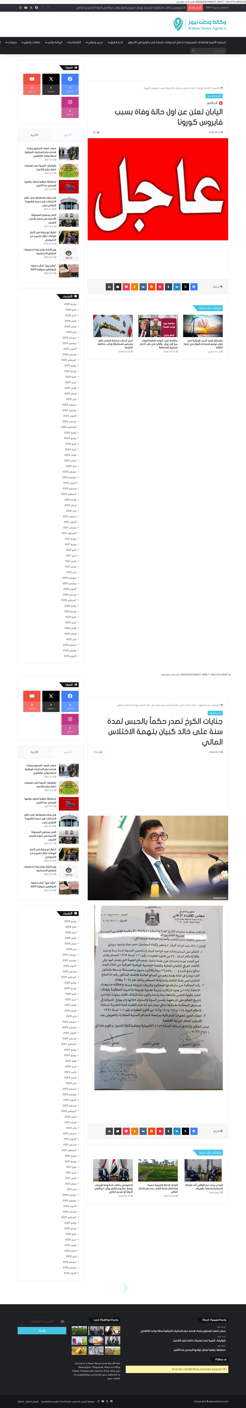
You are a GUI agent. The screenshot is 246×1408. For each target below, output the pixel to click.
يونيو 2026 (70, 304)
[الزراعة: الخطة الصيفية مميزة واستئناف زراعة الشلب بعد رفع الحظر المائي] (79, 1330)
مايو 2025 (71, 377)
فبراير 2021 (71, 567)
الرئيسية (216, 88)
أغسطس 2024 (69, 427)
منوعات (12, 42)
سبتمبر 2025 (70, 354)
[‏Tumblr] (168, 286)
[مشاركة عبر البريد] (117, 286)
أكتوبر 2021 (70, 522)
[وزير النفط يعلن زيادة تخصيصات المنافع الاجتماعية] (69, 254)
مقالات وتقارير (32, 42)
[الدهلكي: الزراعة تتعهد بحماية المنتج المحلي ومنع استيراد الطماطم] (112, 1350)
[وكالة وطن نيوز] (199, 24)
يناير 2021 (72, 572)
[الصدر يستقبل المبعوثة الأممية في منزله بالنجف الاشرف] (69, 220)
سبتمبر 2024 (69, 421)
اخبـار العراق (116, 42)
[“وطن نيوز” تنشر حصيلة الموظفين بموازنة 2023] (69, 270)
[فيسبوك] (194, 286)
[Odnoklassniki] (134, 286)
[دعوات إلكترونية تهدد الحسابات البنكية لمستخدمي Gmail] (79, 1340)
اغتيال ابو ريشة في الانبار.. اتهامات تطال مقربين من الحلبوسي (42, 236)
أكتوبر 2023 (70, 483)
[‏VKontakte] (143, 286)
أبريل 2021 (71, 555)
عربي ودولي (95, 42)
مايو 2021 (71, 550)
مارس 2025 (71, 388)
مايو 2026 (71, 310)
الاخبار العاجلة (203, 88)
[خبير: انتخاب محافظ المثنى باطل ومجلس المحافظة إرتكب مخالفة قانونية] (113, 326)
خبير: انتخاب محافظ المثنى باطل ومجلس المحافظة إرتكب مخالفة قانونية (115, 344)
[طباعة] (109, 286)
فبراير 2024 (70, 460)
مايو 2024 (71, 444)
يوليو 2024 (70, 432)
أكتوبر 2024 (70, 416)
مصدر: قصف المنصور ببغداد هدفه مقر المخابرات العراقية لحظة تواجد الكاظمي (40, 152)
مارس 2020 (71, 628)
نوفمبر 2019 (70, 650)
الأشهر (67, 135)
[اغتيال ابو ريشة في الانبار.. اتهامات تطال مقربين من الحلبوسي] (69, 237)
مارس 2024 (70, 455)
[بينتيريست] (160, 286)
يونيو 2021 (71, 544)
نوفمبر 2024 (69, 410)
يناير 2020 (71, 639)
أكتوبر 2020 (70, 589)
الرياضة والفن (54, 42)
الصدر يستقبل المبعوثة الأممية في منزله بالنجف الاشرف (42, 219)
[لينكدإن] (177, 286)
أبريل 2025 (71, 382)
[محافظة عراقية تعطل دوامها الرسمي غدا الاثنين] (69, 186)
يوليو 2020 (70, 606)
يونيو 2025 (70, 371)
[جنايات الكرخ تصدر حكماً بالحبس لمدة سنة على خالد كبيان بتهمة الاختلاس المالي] (112, 1330)
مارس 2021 (71, 561)
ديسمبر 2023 (69, 472)
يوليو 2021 (71, 539)
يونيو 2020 (70, 611)
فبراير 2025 (70, 393)
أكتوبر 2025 (70, 349)
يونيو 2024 (70, 438)
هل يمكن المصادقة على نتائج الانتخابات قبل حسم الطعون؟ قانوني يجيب (40, 201)
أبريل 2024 (71, 449)
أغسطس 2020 (69, 600)
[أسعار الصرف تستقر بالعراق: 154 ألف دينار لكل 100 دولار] (96, 1350)
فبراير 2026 (70, 326)
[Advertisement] (87, 23)
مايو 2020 (71, 617)
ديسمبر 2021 (70, 516)
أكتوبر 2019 (70, 656)
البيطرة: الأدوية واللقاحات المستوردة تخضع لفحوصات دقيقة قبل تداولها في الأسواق (177, 42)
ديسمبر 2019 (70, 645)
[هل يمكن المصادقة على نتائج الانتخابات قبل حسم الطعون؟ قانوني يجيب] (69, 203)
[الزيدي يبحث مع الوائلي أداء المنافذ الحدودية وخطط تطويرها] (96, 1330)
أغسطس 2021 (69, 533)
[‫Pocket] (126, 286)
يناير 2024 (71, 466)
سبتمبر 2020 (70, 594)
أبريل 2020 (71, 622)
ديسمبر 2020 (69, 578)
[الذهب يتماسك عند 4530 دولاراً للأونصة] (79, 1350)
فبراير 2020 (70, 634)
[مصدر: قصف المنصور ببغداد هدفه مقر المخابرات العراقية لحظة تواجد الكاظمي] (69, 153)
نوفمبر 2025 (69, 343)
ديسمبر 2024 (69, 405)
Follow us (221, 1359)
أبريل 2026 (71, 315)
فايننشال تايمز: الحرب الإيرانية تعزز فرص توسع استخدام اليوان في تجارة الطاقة (141, 7)
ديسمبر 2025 (69, 338)
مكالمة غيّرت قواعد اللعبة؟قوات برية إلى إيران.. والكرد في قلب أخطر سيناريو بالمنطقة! (159, 344)
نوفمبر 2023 (69, 477)
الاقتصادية (75, 42)
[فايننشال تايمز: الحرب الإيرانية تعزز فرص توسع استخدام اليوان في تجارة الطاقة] (203, 326)
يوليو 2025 (70, 365)
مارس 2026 (71, 321)
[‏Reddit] (151, 286)
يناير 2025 (71, 399)
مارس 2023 (71, 500)
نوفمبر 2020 (69, 583)
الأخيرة (34, 135)
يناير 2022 (71, 511)
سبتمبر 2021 (70, 527)
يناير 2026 (71, 332)
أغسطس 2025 (69, 360)
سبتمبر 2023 (70, 488)
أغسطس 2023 (69, 494)
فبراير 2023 (70, 505)
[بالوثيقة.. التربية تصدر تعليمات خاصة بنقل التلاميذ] (69, 170)
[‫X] (185, 286)
